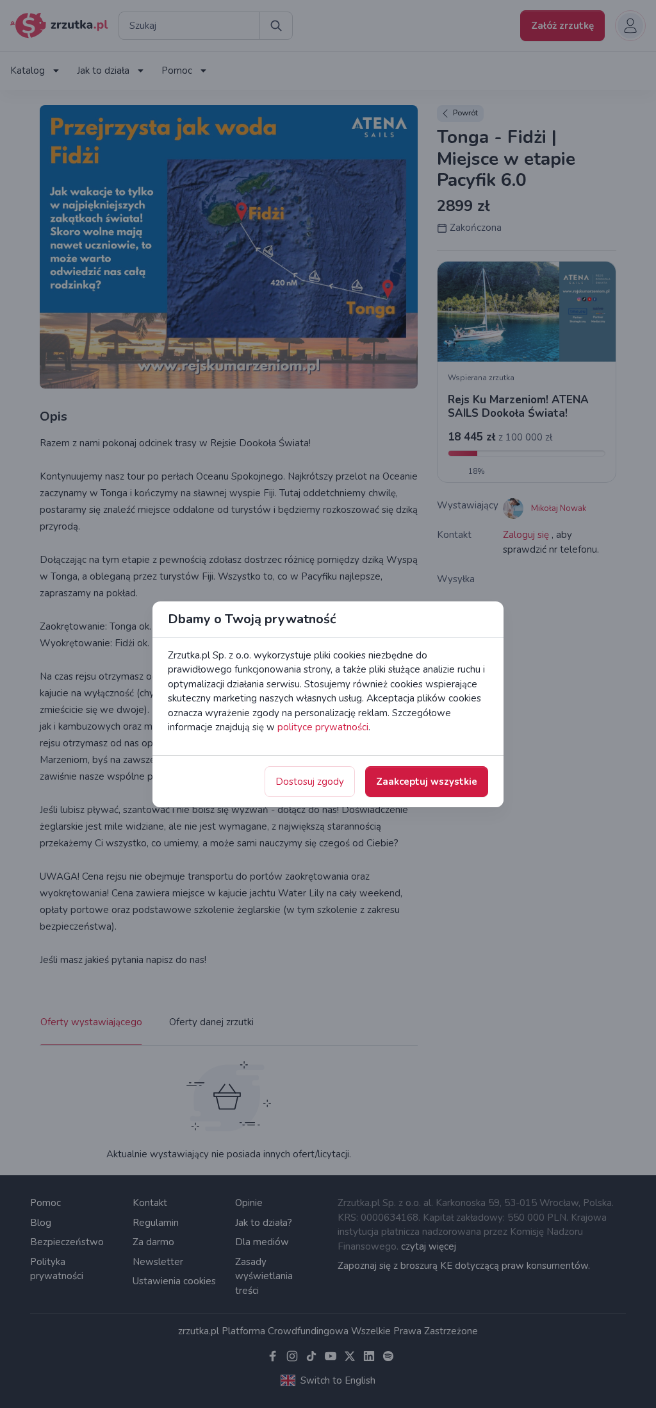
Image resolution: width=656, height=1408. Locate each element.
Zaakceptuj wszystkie (426, 781)
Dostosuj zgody (309, 781)
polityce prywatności (322, 727)
